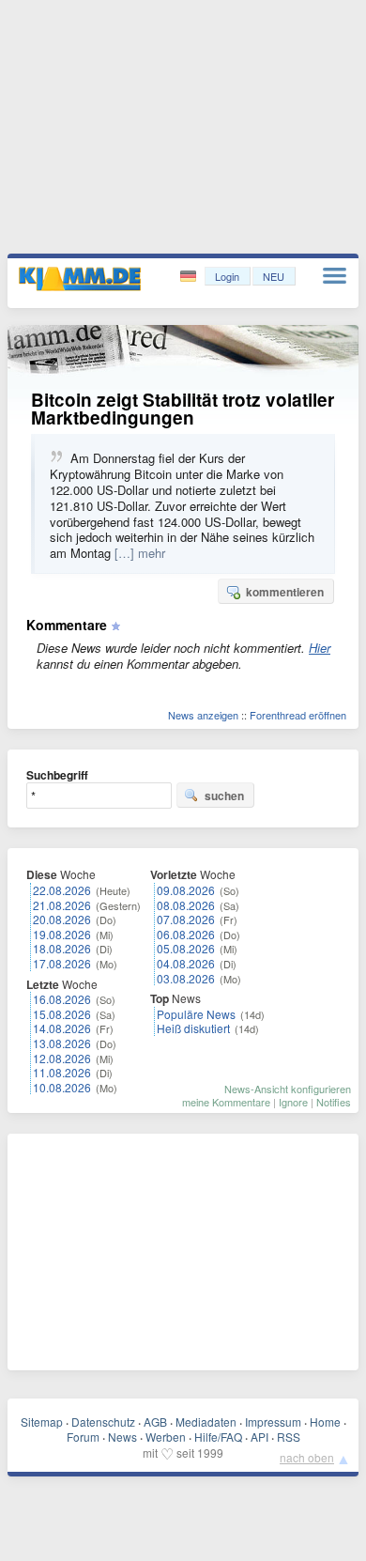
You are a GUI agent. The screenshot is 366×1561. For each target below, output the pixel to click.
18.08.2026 (62, 948)
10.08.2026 (62, 1087)
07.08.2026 (186, 919)
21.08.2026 (62, 905)
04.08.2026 (186, 963)
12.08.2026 (62, 1058)
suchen (224, 795)
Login (227, 276)
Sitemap (42, 1422)
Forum (83, 1437)
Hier (319, 648)
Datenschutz (103, 1422)
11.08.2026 (62, 1072)
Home (325, 1422)
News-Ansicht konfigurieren (287, 1088)
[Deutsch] (190, 277)
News (122, 1437)
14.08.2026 (62, 1028)
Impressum (273, 1422)
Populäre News (196, 1014)
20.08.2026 (62, 919)
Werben (165, 1437)
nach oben (307, 1457)
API (259, 1437)
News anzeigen (203, 714)
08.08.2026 (186, 905)
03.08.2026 (186, 978)
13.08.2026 (62, 1043)
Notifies (333, 1101)
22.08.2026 (62, 890)
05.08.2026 (186, 948)
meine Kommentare (226, 1101)
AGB (155, 1422)
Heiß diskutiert (193, 1028)
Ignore (293, 1101)
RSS (288, 1437)
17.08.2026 (62, 963)
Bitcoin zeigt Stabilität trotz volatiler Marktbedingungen (182, 408)
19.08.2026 (62, 934)
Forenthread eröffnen (298, 714)
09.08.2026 (186, 890)
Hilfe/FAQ (218, 1437)
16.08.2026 (62, 999)
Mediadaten (205, 1422)
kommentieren (285, 591)
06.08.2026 (186, 934)
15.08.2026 (62, 1014)
